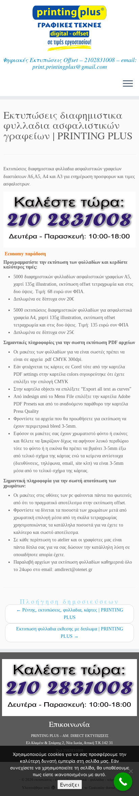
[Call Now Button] (123, 781)
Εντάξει (69, 784)
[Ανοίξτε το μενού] (128, 84)
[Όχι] (130, 771)
